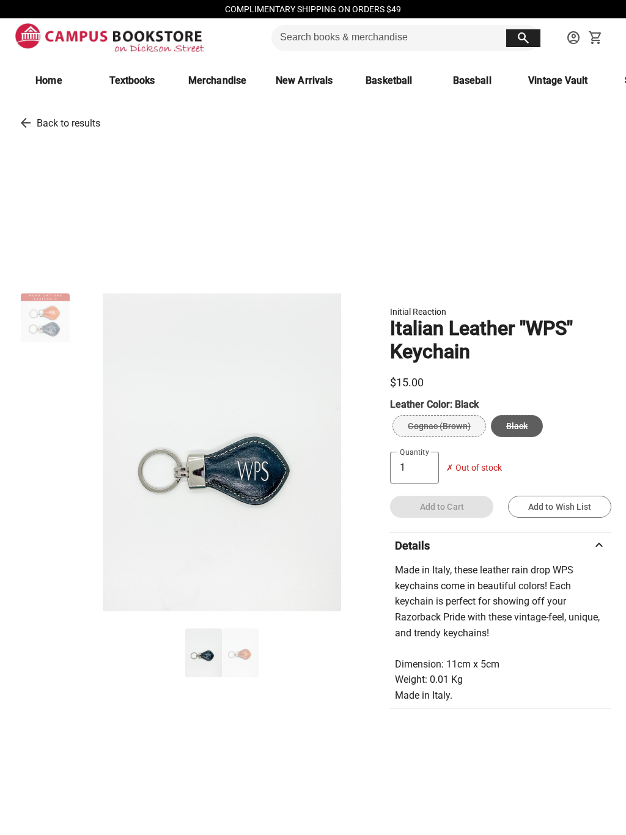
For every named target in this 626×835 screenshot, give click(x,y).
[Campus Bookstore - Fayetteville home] (110, 38)
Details (500, 545)
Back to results (68, 123)
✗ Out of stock (474, 468)
